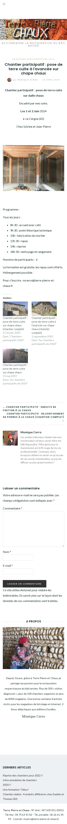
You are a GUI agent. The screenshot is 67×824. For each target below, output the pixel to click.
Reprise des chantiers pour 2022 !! (23, 775)
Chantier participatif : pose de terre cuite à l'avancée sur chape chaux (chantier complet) (44, 325)
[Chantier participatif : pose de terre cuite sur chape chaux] (15, 356)
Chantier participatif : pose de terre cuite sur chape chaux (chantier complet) (15, 323)
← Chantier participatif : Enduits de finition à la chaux (29, 408)
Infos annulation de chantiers (20, 780)
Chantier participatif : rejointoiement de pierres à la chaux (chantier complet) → (33, 417)
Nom (7, 551)
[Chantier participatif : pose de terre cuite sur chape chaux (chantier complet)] (15, 309)
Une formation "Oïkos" (16, 789)
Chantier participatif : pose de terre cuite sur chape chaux (15, 368)
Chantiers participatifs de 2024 (33, 59)
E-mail (8, 565)
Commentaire (12, 508)
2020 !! (7, 784)
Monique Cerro (26, 80)
